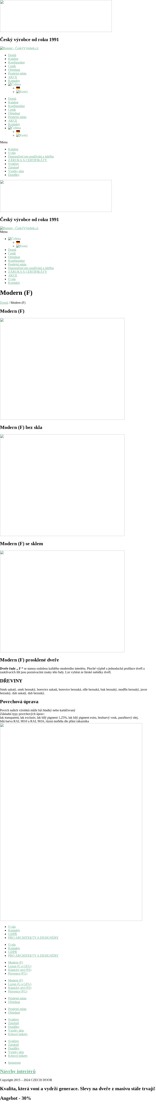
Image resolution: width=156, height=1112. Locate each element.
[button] (78, 142)
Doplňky (14, 175)
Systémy (13, 164)
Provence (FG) (17, 973)
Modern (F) (15, 962)
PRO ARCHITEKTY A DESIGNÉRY (33, 937)
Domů (12, 55)
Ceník (12, 66)
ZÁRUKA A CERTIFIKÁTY (27, 160)
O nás (12, 153)
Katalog (13, 58)
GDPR (12, 934)
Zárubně (13, 167)
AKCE (12, 77)
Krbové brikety (18, 1034)
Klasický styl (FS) (19, 970)
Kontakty (14, 80)
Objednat (14, 69)
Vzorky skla (16, 171)
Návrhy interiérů (18, 1071)
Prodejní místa (17, 73)
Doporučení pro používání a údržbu (31, 156)
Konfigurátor (16, 62)
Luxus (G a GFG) (19, 966)
